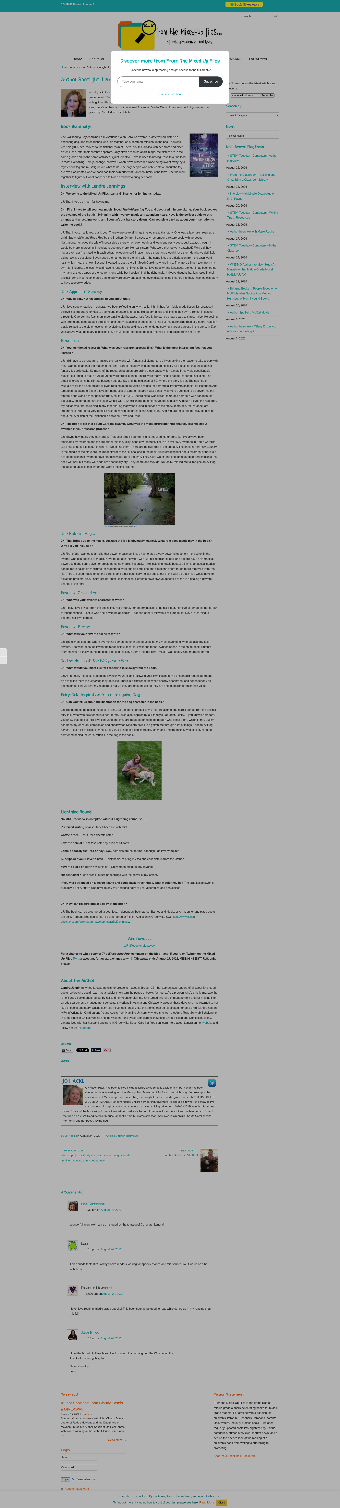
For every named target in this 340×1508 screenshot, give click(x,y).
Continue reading (170, 94)
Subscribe (211, 81)
